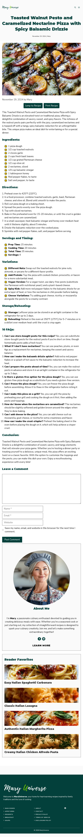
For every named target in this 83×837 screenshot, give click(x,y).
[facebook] (65, 808)
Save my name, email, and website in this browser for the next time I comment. (40, 530)
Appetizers (9, 811)
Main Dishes (10, 808)
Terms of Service (43, 817)
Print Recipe (51, 105)
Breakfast (9, 817)
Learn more (41, 645)
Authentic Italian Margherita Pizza (29, 728)
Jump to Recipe (33, 105)
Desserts (9, 814)
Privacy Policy (42, 814)
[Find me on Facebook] (39, 638)
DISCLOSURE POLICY (43, 820)
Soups (7, 820)
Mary (49, 36)
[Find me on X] (43, 638)
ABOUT (38, 808)
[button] (75, 8)
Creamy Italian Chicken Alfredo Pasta (31, 752)
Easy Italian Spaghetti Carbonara (28, 682)
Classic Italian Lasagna (20, 705)
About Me (41, 608)
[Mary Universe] (10, 8)
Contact (39, 811)
